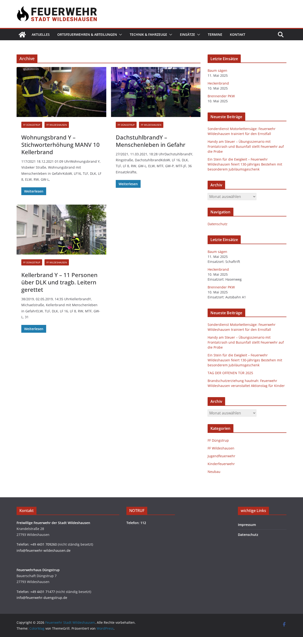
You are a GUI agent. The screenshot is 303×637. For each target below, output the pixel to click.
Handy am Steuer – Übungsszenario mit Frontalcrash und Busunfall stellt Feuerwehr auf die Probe (246, 146)
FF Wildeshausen (56, 124)
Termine (215, 34)
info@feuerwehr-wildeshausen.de (44, 550)
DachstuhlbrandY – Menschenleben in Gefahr (150, 140)
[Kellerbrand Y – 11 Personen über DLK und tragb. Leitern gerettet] (61, 230)
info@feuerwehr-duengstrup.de (42, 597)
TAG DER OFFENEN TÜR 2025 (230, 373)
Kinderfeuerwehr (221, 464)
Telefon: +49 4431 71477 (36, 591)
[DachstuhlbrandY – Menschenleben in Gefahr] (156, 92)
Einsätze (187, 34)
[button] (119, 34)
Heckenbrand (218, 83)
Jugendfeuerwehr (221, 456)
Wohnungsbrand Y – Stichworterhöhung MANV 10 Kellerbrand (60, 144)
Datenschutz (217, 224)
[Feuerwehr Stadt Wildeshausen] (22, 34)
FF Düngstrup (31, 124)
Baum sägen (217, 70)
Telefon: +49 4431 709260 (37, 544)
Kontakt (237, 34)
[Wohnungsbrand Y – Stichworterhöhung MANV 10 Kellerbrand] (61, 92)
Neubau (214, 471)
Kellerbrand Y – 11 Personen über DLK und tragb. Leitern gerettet (59, 282)
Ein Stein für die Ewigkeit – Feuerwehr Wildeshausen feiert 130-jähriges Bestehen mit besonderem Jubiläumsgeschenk (245, 164)
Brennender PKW (221, 96)
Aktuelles (41, 34)
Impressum (247, 524)
